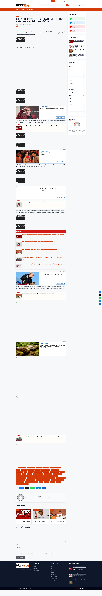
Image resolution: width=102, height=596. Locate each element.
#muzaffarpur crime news (58, 473)
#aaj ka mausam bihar (22, 467)
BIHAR (20, 12)
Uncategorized (72, 112)
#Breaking (17, 469)
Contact (23, 9)
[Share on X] (100, 295)
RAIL (70, 101)
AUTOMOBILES (72, 72)
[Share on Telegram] (100, 301)
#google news (30, 471)
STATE (70, 107)
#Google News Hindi (38, 471)
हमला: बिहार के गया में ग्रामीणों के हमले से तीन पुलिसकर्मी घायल (78, 50)
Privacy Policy (30, 9)
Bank (70, 74)
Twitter (27, 488)
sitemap (53, 580)
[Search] (67, 5)
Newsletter (53, 574)
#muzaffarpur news (40, 477)
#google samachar (46, 471)
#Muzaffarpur (29, 473)
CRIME (70, 80)
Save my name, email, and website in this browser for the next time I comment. (36, 553)
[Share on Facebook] (100, 292)
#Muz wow (24, 473)
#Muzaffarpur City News (48, 473)
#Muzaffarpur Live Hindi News (21, 477)
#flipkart (25, 471)
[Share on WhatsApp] (100, 298)
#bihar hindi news (39, 467)
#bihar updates (58, 467)
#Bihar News (52, 467)
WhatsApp (33, 488)
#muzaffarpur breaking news (37, 473)
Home (17, 12)
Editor (21, 24)
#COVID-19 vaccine (19, 471)
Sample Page (54, 578)
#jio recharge (18, 473)
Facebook (22, 488)
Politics (70, 98)
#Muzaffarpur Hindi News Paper (31, 475)
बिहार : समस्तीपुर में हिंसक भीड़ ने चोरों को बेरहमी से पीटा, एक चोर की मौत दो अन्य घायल (78, 46)
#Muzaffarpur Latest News (53, 475)
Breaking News (72, 77)
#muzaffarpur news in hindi (60, 477)
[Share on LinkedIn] (100, 303)
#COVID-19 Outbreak (54, 469)
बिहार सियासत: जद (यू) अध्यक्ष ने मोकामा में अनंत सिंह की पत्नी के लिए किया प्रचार (36, 202)
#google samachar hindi (54, 471)
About (17, 9)
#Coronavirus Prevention (46, 469)
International (71, 89)
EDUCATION (71, 83)
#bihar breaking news (31, 467)
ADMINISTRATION (72, 69)
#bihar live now (46, 467)
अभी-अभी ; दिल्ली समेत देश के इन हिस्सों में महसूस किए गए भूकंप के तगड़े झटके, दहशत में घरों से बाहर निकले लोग (86, 1)
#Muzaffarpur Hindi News (20, 475)
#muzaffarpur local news (31, 477)
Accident (70, 66)
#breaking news (23, 469)
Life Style (71, 92)
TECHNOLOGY (72, 109)
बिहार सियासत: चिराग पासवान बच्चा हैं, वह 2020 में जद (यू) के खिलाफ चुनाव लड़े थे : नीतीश (38, 293)
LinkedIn (44, 488)
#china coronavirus (31, 469)
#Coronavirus (38, 469)
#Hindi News (62, 471)
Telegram (38, 488)
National (70, 95)
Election (70, 86)
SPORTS (70, 104)
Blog (52, 568)
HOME (52, 572)
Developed (78, 588)
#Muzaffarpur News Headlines (49, 477)
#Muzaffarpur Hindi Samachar (42, 475)
